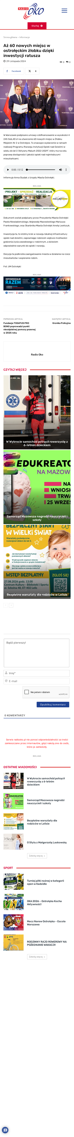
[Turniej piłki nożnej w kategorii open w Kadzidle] (13, 882)
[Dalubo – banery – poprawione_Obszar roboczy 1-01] (37, 209)
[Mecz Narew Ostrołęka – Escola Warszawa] (13, 922)
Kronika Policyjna (61, 323)
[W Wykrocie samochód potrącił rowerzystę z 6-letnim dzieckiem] (37, 412)
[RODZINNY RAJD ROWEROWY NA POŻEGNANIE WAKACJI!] (13, 942)
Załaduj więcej (36, 855)
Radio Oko (37, 354)
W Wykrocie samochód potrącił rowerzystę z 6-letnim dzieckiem (37, 443)
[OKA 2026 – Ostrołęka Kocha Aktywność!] (13, 902)
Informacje (24, 37)
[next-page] (11, 605)
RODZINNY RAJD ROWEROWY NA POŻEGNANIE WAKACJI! (47, 943)
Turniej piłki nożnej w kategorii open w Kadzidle (45, 882)
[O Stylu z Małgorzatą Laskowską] (13, 842)
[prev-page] (5, 605)
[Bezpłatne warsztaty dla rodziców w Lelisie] (37, 562)
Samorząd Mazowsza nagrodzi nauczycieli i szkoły (37, 518)
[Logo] (31, 11)
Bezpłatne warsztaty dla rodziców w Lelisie (37, 594)
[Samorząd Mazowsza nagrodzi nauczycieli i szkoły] (37, 487)
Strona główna (10, 37)
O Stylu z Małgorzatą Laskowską (47, 842)
